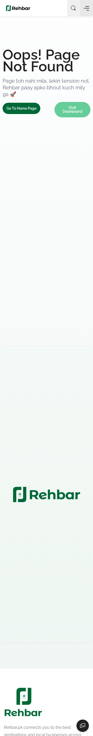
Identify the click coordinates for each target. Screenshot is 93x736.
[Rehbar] (18, 8)
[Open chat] (82, 726)
